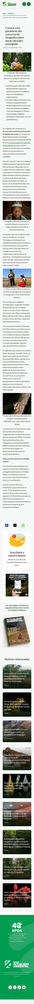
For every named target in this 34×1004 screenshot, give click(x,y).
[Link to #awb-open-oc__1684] (29, 4)
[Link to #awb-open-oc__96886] (24, 4)
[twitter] (15, 987)
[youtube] (24, 987)
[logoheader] (9, 3)
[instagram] (19, 987)
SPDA (15, 993)
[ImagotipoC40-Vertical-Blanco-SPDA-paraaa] (17, 923)
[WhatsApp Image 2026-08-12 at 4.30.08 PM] (17, 616)
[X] (15, 525)
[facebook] (10, 987)
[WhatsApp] (23, 525)
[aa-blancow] (17, 961)
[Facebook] (7, 525)
